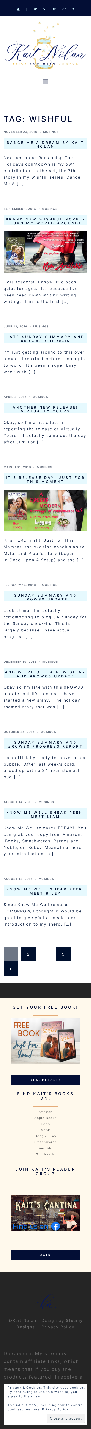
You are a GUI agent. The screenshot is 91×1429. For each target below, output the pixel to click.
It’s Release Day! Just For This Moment (45, 479)
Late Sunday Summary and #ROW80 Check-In (45, 339)
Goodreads (45, 1154)
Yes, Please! (45, 1080)
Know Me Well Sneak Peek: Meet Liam (45, 814)
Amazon (46, 1112)
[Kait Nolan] (45, 45)
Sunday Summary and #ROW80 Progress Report (45, 744)
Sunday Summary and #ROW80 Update (45, 597)
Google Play (46, 1136)
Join (45, 1255)
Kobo (45, 1124)
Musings (51, 132)
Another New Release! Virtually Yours (45, 409)
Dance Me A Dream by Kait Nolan (45, 144)
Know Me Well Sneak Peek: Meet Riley (45, 891)
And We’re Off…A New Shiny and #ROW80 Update (45, 674)
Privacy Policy (58, 1326)
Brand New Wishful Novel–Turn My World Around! (45, 221)
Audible (45, 1148)
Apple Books (45, 1118)
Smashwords (45, 1142)
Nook (45, 1130)
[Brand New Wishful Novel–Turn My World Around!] (45, 251)
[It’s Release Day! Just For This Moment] (45, 510)
